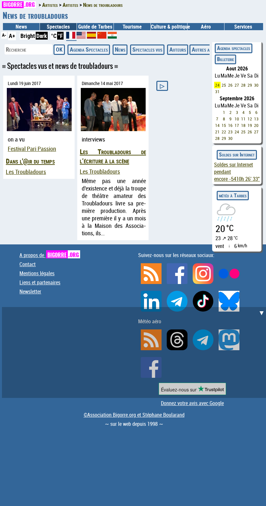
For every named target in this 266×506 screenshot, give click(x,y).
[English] (82, 36)
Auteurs (177, 49)
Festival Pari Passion (32, 149)
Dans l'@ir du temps (30, 161)
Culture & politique (169, 26)
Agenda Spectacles (89, 49)
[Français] (71, 37)
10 (237, 119)
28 (243, 85)
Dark (41, 36)
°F (60, 36)
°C (53, 36)
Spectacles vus (147, 49)
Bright (27, 36)
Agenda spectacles (233, 48)
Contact (27, 264)
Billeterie (225, 59)
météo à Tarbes (233, 195)
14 (217, 125)
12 (250, 119)
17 (237, 125)
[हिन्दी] (112, 36)
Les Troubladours (26, 172)
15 (224, 125)
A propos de (49, 255)
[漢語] (101, 36)
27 (237, 85)
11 (243, 119)
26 (230, 85)
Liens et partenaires (39, 282)
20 (256, 125)
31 (217, 91)
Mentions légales (36, 273)
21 (217, 132)
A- (4, 35)
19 (250, 125)
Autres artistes (207, 49)
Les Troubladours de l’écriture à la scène (113, 156)
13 (256, 119)
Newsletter (30, 291)
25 (224, 85)
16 (230, 125)
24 (217, 85)
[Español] (92, 36)
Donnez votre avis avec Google (192, 403)
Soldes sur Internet (237, 154)
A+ (12, 36)
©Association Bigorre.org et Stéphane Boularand (134, 414)
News (21, 26)
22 (224, 132)
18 (243, 125)
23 (230, 132)
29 (250, 85)
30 (256, 85)
